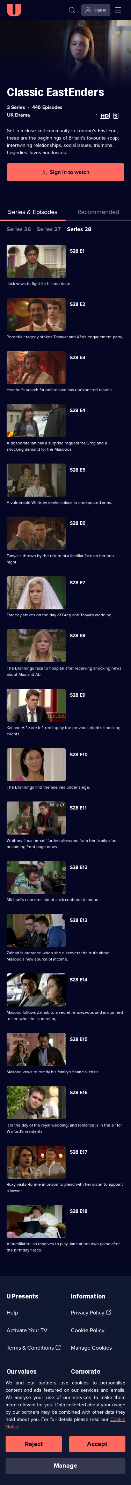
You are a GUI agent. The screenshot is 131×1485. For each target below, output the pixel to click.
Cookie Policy (87, 1330)
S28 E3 (77, 357)
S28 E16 (79, 1092)
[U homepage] (14, 10)
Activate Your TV (27, 1330)
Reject (34, 1443)
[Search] (72, 10)
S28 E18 (78, 1211)
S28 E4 (77, 410)
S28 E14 (78, 980)
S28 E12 (78, 867)
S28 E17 (78, 1152)
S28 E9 (78, 695)
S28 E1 (77, 251)
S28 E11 (78, 808)
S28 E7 (77, 582)
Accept (97, 1443)
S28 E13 (78, 920)
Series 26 (19, 229)
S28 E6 (78, 523)
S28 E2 (77, 304)
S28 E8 (77, 635)
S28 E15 (79, 1039)
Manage (65, 1465)
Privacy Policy (87, 1313)
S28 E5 (78, 470)
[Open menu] (118, 10)
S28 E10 (79, 754)
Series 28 (79, 229)
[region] (65, 1429)
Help (12, 1313)
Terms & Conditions (30, 1348)
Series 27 (49, 229)
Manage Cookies (91, 1348)
